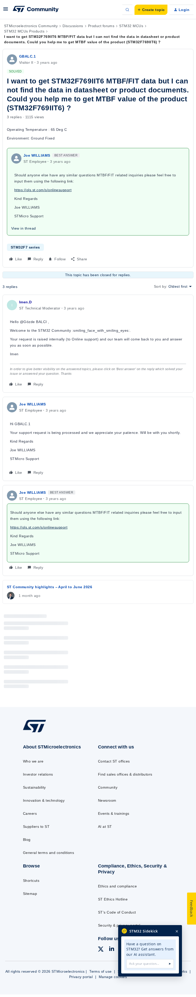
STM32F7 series (25, 247)
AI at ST (105, 826)
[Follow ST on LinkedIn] (111, 949)
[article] (98, 343)
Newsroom (107, 800)
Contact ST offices (114, 761)
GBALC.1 (27, 56)
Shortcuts (31, 880)
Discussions (73, 26)
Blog (27, 840)
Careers (30, 813)
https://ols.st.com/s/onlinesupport (42, 190)
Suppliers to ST (36, 826)
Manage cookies (113, 977)
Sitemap (30, 894)
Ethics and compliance (117, 886)
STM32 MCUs (131, 26)
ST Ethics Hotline (113, 899)
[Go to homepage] (38, 732)
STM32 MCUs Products (24, 31)
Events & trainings (113, 813)
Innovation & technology (44, 800)
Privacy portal (81, 977)
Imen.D (25, 302)
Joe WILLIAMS (36, 155)
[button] (6, 11)
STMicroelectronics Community (31, 26)
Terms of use (100, 971)
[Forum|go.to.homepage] (36, 9)
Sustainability (34, 787)
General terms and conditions (48, 853)
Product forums (101, 26)
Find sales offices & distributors (125, 774)
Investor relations (38, 774)
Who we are (33, 761)
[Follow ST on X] (101, 950)
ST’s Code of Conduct (117, 912)
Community (107, 787)
